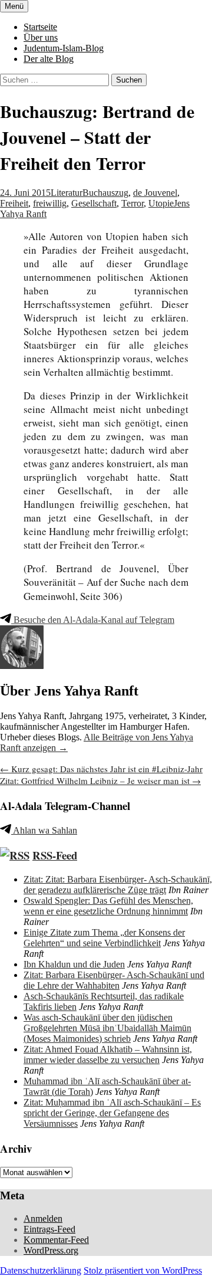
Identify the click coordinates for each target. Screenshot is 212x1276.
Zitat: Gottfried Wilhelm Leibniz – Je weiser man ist (100, 780)
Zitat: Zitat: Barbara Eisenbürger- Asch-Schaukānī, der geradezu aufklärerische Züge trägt (118, 884)
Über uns (41, 37)
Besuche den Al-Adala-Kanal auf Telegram (92, 620)
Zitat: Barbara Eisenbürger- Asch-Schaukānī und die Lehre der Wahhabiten (114, 980)
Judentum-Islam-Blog (64, 48)
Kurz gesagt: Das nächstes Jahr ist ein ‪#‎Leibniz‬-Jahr (101, 769)
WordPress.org (51, 1250)
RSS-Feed (54, 855)
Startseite (40, 27)
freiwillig (50, 203)
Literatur (66, 193)
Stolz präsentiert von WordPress (143, 1270)
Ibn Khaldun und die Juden (74, 964)
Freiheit (14, 203)
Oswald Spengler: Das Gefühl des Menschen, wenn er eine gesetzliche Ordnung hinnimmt (108, 906)
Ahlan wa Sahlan (44, 830)
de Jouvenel (155, 193)
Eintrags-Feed (49, 1229)
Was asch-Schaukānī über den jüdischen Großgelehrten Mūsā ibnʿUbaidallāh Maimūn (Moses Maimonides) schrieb (107, 1028)
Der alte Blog (49, 59)
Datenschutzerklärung (40, 1270)
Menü (14, 6)
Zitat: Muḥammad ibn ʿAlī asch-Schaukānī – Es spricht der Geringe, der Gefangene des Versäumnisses (112, 1113)
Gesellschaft (94, 203)
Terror (132, 203)
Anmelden (43, 1218)
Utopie (161, 203)
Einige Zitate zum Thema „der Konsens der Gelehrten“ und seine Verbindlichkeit (104, 937)
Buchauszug (105, 193)
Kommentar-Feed (56, 1240)
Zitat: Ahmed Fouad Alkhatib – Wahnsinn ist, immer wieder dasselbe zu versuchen (108, 1054)
